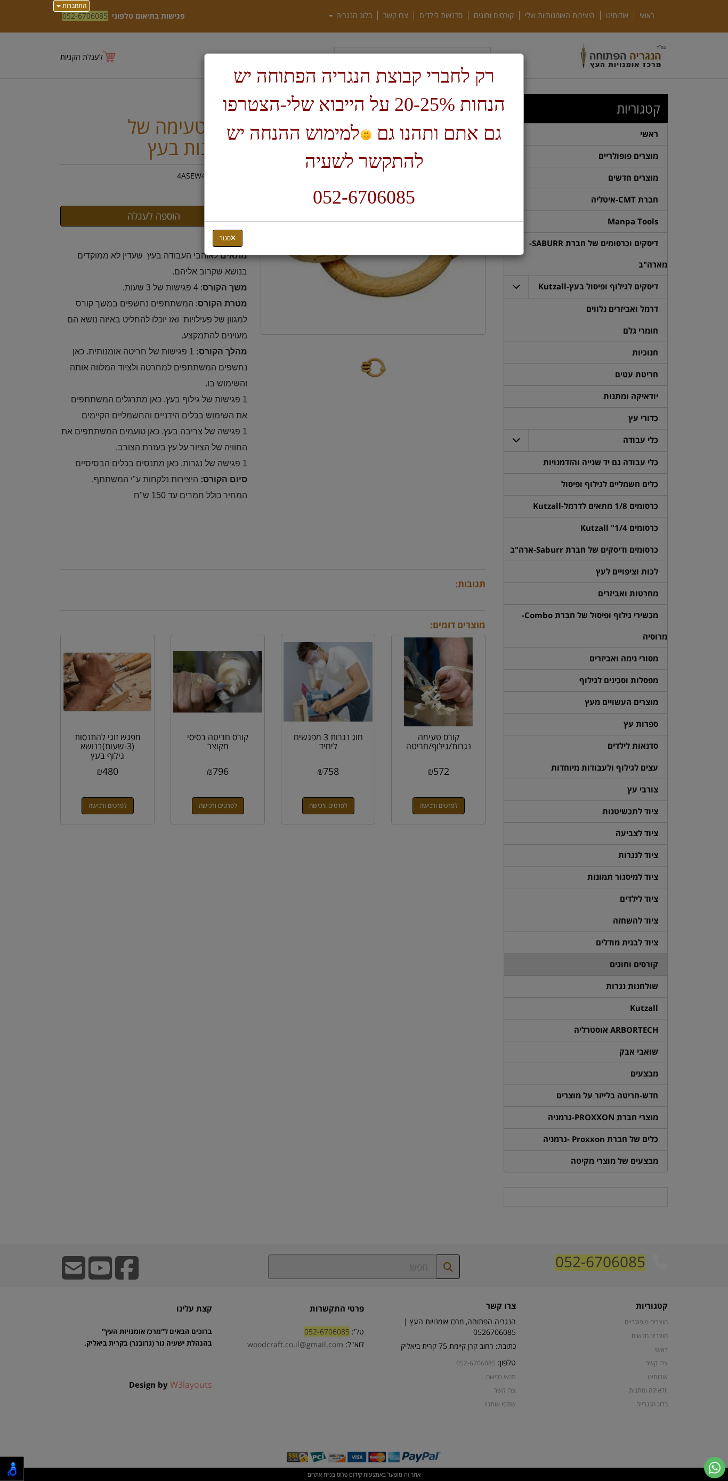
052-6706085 (364, 197)
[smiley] (366, 135)
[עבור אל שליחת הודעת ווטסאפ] (714, 1467)
